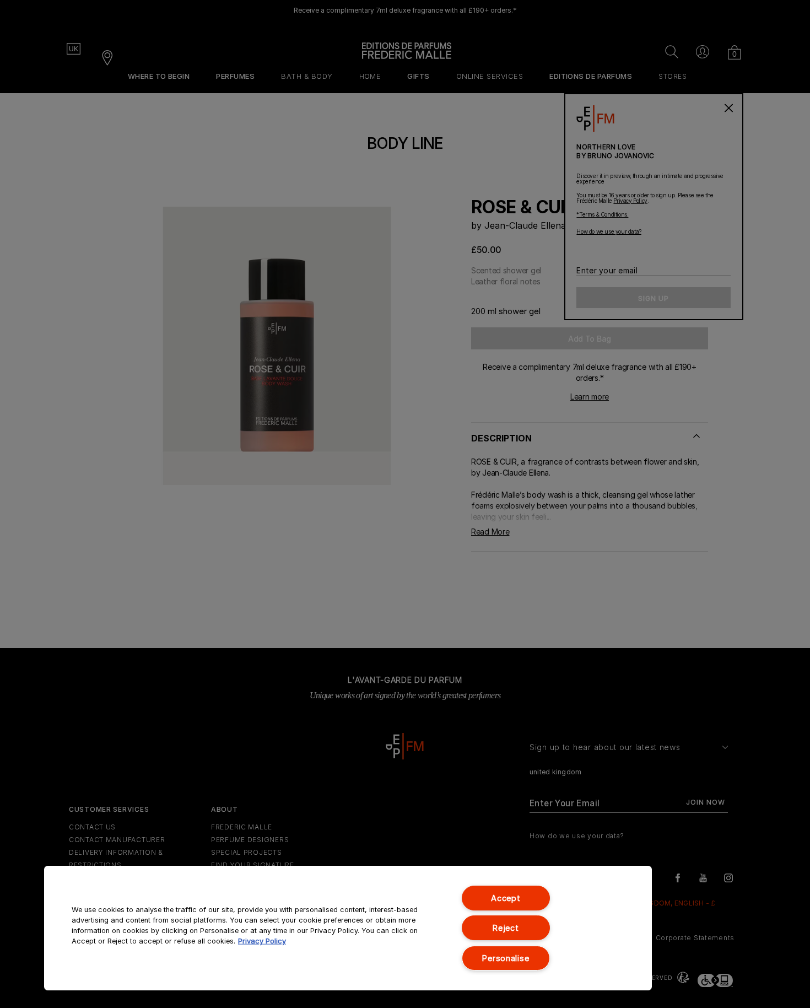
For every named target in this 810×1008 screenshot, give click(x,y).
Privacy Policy (262, 941)
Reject (506, 927)
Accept (505, 898)
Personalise (505, 958)
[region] (348, 928)
